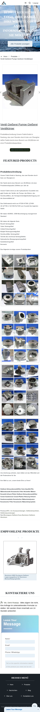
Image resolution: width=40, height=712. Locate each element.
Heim (5, 56)
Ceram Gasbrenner (6, 496)
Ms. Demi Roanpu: (11, 603)
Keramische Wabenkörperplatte (24, 502)
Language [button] (35, 3)
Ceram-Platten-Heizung (22, 496)
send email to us (21, 150)
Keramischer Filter (6, 502)
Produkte (14, 56)
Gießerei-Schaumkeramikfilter (10, 489)
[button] (25, 3)
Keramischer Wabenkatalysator (24, 499)
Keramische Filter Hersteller (20, 491)
